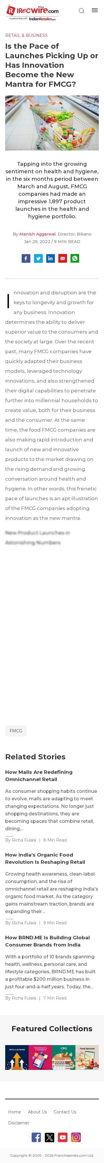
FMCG (16, 730)
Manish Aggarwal (37, 234)
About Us (37, 1112)
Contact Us (65, 1112)
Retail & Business (26, 35)
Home (14, 1112)
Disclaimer (18, 1123)
